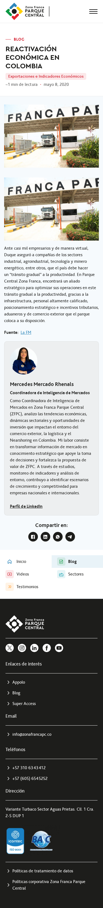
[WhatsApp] (58, 537)
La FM (26, 332)
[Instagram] (22, 648)
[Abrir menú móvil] (93, 11)
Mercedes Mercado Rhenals (42, 384)
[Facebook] (33, 537)
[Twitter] (9, 648)
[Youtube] (59, 648)
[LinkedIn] (45, 537)
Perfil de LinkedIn (26, 506)
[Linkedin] (34, 648)
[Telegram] (70, 537)
